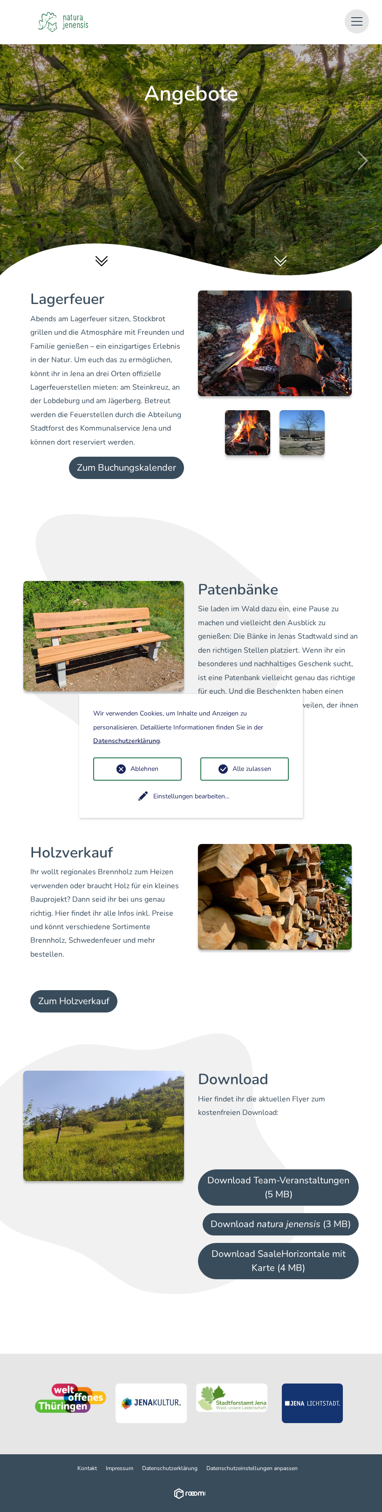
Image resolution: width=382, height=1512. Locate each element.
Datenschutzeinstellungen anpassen (252, 1468)
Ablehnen (144, 768)
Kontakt (87, 1468)
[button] (357, 21)
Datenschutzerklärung (170, 1468)
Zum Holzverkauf (73, 1001)
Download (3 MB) (281, 1224)
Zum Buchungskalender (126, 467)
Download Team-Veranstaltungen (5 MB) (278, 1187)
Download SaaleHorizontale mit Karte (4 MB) (278, 1261)
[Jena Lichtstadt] (312, 1403)
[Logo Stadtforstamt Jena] (231, 1398)
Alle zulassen (251, 768)
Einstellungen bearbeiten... (191, 796)
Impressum (119, 1468)
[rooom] (191, 1493)
